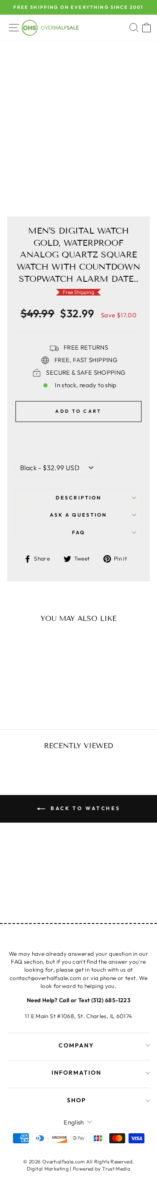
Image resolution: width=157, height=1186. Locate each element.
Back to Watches (85, 808)
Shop (76, 1100)
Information (76, 1072)
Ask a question (78, 515)
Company (76, 1045)
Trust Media (116, 1168)
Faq (78, 532)
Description (79, 497)
